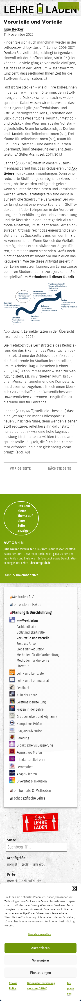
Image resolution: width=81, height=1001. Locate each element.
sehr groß (38, 864)
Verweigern (40, 960)
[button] (74, 888)
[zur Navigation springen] (75, 5)
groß (25, 864)
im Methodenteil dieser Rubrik (48, 277)
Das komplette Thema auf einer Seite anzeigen (25, 518)
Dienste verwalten (39, 934)
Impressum (70, 988)
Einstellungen (40, 973)
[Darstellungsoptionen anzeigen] (61, 5)
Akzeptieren (40, 948)
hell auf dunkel (32, 881)
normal (12, 864)
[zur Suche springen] (68, 5)
